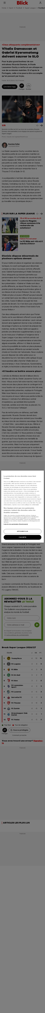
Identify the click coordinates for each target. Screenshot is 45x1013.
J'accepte (22, 537)
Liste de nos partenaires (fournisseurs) (16, 524)
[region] (22, 507)
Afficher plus (22, 531)
